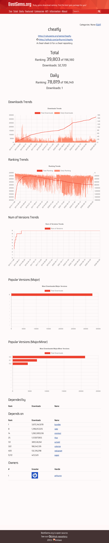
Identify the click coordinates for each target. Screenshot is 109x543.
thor (56, 437)
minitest (57, 433)
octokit (57, 442)
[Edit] (98, 24)
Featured (29, 11)
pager (56, 455)
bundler (57, 424)
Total (15, 11)
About (64, 11)
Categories (39, 11)
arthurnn (58, 475)
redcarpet (58, 450)
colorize (57, 446)
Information (55, 11)
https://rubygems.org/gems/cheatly (54, 36)
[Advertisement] (54, 506)
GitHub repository (59, 536)
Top (10, 11)
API (46, 11)
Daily (21, 11)
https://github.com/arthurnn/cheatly (56, 39)
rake (56, 429)
